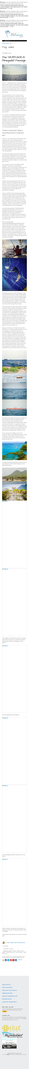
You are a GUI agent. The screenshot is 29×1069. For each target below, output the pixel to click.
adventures (6, 948)
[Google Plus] (17, 1059)
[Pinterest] (14, 1063)
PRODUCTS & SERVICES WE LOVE (9, 996)
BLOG (7, 43)
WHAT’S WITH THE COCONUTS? (9, 990)
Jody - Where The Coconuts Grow (16, 942)
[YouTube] (9, 1063)
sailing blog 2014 (10, 952)
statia (25, 952)
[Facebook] (6, 1059)
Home (3, 43)
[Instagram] (22, 1059)
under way (4, 953)
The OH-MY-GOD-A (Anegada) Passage (14, 58)
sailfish (3, 952)
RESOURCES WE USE (6, 998)
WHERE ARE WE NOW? (7, 993)
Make (8, 1054)
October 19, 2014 (6, 53)
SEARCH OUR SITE (6, 984)
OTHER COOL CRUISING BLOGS (9, 1001)
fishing (14, 950)
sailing (11, 948)
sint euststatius (19, 952)
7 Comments (5, 946)
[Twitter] (12, 1059)
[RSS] (20, 1063)
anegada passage (8, 950)
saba (22, 950)
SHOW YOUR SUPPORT (7, 987)
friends (18, 950)
